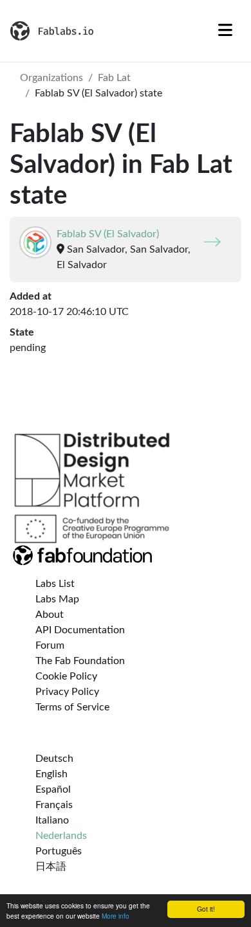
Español (53, 789)
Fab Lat (114, 78)
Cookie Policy (66, 676)
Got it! (206, 909)
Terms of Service (72, 707)
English (51, 774)
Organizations (51, 78)
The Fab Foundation (80, 661)
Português (58, 851)
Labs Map (57, 599)
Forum (49, 645)
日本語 (50, 866)
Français (54, 805)
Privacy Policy (67, 692)
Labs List (55, 584)
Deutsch (54, 758)
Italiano (52, 820)
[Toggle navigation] (225, 30)
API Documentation (80, 630)
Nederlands (61, 836)
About (49, 614)
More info (115, 916)
